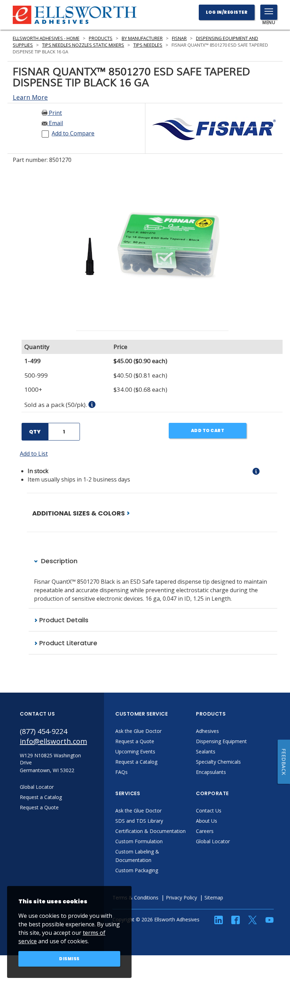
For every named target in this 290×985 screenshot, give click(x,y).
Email (55, 123)
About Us (206, 820)
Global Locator (213, 841)
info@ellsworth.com (53, 741)
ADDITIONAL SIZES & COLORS (79, 513)
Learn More (30, 97)
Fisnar (179, 38)
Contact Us (208, 810)
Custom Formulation (139, 841)
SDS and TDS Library (139, 820)
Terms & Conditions (135, 897)
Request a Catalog (136, 761)
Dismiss (69, 959)
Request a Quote (134, 741)
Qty (35, 431)
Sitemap (213, 897)
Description (58, 560)
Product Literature (67, 643)
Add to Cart (208, 430)
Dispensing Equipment (221, 741)
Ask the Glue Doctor (138, 731)
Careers (205, 831)
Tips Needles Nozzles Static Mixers (83, 45)
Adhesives (207, 731)
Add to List (34, 453)
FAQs (121, 772)
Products (100, 38)
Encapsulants (211, 772)
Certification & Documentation (150, 831)
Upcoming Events (135, 751)
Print (54, 113)
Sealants (205, 751)
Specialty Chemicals (218, 761)
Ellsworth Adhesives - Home (46, 38)
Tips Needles (147, 45)
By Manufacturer (142, 38)
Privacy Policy (181, 897)
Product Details (62, 620)
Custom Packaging (136, 870)
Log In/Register (227, 12)
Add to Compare (73, 133)
